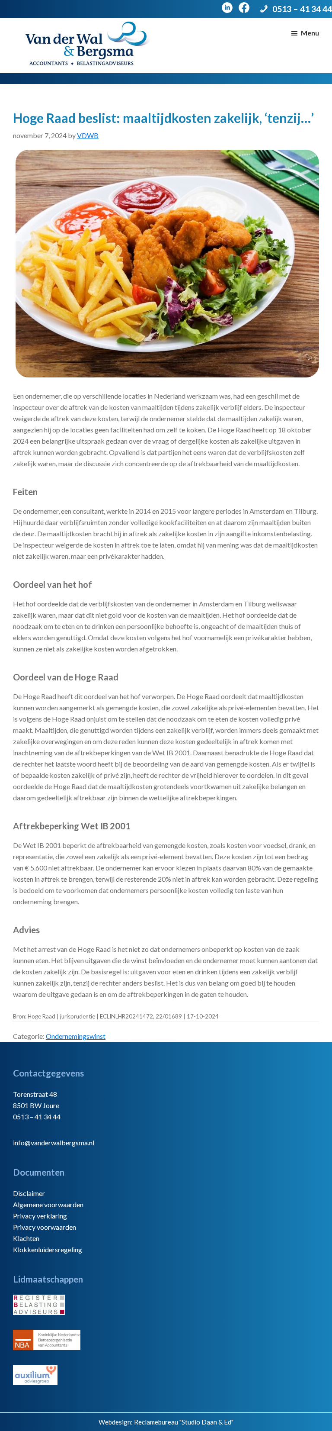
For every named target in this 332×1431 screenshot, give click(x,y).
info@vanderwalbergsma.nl (53, 1142)
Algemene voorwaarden (48, 1204)
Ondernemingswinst (75, 1036)
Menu (310, 33)
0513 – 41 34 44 (302, 9)
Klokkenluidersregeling (47, 1249)
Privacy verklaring (40, 1216)
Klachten (26, 1238)
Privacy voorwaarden (44, 1227)
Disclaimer (29, 1193)
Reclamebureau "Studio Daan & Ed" (183, 1422)
